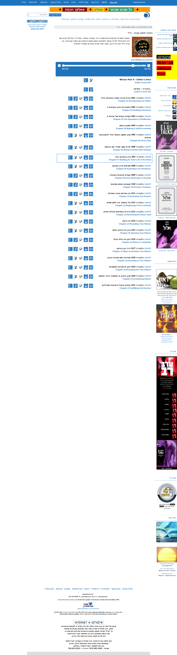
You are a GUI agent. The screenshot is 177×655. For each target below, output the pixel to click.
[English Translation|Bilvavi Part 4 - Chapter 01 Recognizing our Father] (70, 99)
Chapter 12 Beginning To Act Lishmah (133, 205)
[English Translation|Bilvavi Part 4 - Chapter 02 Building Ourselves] (70, 108)
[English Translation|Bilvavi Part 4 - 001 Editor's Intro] (86, 80)
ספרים (66, 2)
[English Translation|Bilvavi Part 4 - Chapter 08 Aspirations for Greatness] (70, 166)
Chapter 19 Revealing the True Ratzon (133, 270)
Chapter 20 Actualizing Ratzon (137, 279)
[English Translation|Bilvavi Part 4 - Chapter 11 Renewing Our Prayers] (70, 194)
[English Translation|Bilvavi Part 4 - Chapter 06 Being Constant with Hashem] (70, 147)
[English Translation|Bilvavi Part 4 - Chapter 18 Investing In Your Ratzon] (70, 258)
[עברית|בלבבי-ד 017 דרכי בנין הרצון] (76, 249)
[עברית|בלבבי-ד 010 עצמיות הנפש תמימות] (76, 185)
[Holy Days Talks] (167, 318)
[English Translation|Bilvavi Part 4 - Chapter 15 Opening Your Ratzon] (70, 231)
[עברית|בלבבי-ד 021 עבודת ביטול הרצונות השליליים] (76, 286)
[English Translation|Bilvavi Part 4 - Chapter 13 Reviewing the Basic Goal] (70, 212)
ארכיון (73, 2)
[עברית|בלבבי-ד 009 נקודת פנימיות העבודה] (76, 176)
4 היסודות (106, 19)
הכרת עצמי (124, 19)
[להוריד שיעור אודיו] (86, 99)
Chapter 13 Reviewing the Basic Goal (133, 215)
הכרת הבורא (135, 19)
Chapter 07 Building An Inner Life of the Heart (130, 160)
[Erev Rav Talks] (167, 454)
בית (150, 27)
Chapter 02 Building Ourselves (136, 110)
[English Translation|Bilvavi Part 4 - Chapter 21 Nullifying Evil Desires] (70, 286)
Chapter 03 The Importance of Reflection (132, 119)
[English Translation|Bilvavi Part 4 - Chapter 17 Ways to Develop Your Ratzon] (70, 249)
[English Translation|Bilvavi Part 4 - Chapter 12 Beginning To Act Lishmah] (70, 203)
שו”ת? (23, 2)
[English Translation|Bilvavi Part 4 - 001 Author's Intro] (86, 89)
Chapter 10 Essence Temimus (137, 187)
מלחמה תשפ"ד (55, 15)
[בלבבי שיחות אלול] (167, 234)
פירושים (74, 19)
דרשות (98, 19)
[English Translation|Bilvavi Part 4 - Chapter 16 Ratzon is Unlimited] (70, 240)
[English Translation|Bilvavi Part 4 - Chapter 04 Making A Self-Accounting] (70, 126)
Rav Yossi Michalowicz (167, 568)
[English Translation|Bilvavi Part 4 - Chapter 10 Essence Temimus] (70, 185)
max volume (149, 65)
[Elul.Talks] (167, 135)
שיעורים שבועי (55, 2)
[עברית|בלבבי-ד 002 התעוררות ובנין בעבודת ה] (76, 108)
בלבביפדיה (65, 19)
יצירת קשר (95, 2)
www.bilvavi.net (139, 2)
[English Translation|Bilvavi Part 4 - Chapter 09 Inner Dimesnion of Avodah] (70, 176)
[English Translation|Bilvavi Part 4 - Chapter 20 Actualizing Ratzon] (70, 277)
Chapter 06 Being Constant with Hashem (132, 150)
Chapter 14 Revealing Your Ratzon (135, 224)
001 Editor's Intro (143, 82)
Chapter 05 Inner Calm (140, 140)
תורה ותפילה (90, 19)
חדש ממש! (33, 2)
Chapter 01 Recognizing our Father (134, 101)
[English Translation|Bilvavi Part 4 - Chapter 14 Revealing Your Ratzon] (70, 221)
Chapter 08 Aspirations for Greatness (133, 169)
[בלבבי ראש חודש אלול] (167, 201)
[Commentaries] (167, 562)
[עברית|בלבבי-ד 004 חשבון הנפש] (76, 126)
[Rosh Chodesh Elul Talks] (167, 168)
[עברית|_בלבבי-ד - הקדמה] (91, 89)
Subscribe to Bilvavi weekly (37, 26)
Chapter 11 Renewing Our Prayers (135, 196)
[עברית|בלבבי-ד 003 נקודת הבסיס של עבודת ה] (76, 117)
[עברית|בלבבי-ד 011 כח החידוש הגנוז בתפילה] (76, 194)
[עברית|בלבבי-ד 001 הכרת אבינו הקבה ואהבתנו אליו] (76, 99)
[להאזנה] (91, 99)
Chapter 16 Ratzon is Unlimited (136, 242)
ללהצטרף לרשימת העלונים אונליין (37, 25)
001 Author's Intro (142, 92)
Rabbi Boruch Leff (167, 573)
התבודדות (115, 19)
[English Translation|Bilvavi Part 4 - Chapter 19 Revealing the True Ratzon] (70, 267)
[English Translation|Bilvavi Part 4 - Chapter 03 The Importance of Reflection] (70, 117)
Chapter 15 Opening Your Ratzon (135, 233)
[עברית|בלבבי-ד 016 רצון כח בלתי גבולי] (76, 240)
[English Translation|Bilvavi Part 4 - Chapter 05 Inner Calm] (70, 135)
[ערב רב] (167, 366)
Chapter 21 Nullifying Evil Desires (135, 288)
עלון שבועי (43, 2)
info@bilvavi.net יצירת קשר (89, 596)
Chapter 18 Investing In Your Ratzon (134, 260)
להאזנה (59, 65)
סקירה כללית (83, 2)
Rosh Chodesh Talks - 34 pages (167, 184)
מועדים (81, 19)
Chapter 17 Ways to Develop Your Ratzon (131, 251)
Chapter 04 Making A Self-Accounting (133, 128)
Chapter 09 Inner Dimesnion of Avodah (133, 178)
